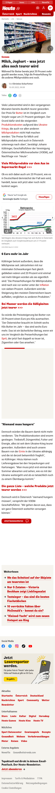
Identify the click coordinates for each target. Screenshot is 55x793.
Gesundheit (8, 736)
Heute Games (9, 720)
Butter (19, 112)
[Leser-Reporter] (37, 8)
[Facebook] (15, 95)
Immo (21, 2)
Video (24, 741)
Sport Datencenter (12, 732)
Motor (5, 741)
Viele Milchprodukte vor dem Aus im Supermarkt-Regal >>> (25, 165)
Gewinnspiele (32, 732)
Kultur (22, 716)
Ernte (22, 451)
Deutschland (36, 695)
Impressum (7, 778)
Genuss (19, 19)
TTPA (39, 778)
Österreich (8, 14)
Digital (32, 716)
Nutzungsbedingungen (36, 783)
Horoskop (44, 716)
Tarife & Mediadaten (24, 778)
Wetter (46, 700)
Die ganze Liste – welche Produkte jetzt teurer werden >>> (27, 488)
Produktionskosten (12, 124)
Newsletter (8, 704)
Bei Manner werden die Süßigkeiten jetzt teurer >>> (25, 306)
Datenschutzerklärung (12, 783)
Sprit (4, 338)
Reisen (14, 741)
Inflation (44, 284)
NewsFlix (45, 2)
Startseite (5, 19)
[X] (10, 646)
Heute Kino (25, 720)
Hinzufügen (44, 197)
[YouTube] (30, 646)
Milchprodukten (10, 132)
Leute (13, 716)
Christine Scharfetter (22, 84)
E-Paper (9, 2)
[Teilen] (20, 95)
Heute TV (38, 720)
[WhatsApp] (10, 95)
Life (12, 19)
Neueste (46, 14)
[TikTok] (23, 646)
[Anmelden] (43, 8)
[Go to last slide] (2, 217)
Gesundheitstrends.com (24, 752)
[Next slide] (52, 217)
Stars (4, 716)
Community (33, 700)
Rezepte (46, 732)
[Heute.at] (8, 8)
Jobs (33, 2)
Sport (19, 14)
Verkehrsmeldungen (38, 736)
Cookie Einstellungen (11, 788)
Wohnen (20, 736)
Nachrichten (8, 700)
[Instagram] (16, 646)
